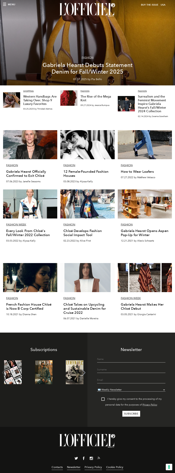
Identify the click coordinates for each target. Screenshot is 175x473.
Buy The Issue (149, 4)
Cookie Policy (114, 467)
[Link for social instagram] (91, 459)
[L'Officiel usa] (87, 9)
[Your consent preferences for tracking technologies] (169, 467)
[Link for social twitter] (76, 459)
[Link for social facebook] (83, 459)
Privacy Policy (150, 404)
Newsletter (74, 467)
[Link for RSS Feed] (98, 458)
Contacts (57, 467)
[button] (83, 372)
